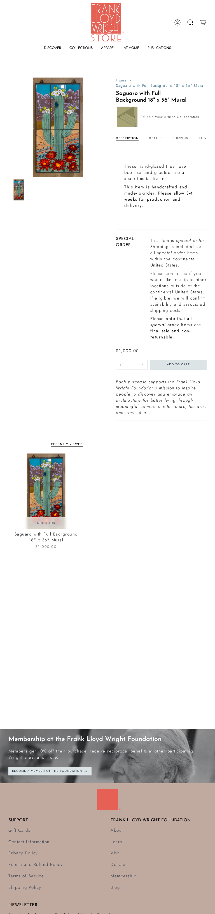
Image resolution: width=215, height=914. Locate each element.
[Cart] (203, 22)
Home (121, 80)
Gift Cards (19, 830)
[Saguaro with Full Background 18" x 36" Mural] (46, 491)
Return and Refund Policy (35, 864)
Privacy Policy (23, 853)
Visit (115, 853)
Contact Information (29, 842)
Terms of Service (26, 876)
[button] (52, 47)
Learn (117, 842)
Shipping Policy (24, 887)
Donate (118, 864)
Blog (115, 887)
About (117, 830)
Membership (123, 876)
